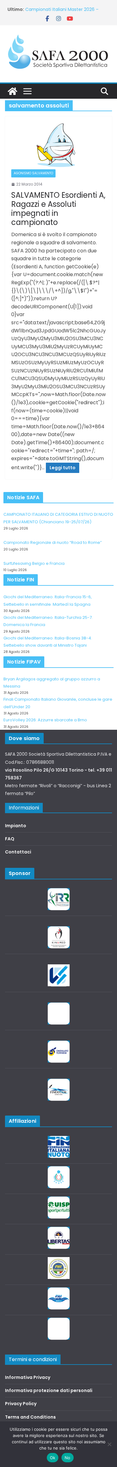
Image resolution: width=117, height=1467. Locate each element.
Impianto (15, 826)
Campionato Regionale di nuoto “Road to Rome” (52, 542)
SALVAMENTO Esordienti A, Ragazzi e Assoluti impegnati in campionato (58, 208)
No (68, 1457)
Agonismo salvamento (33, 173)
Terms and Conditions (30, 1417)
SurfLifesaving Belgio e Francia (58, 8)
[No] (109, 1444)
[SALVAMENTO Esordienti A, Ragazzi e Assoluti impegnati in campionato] (58, 145)
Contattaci (18, 852)
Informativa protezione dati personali (48, 1390)
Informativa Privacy (27, 1377)
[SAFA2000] (12, 91)
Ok (53, 1457)
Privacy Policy (21, 1403)
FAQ (9, 839)
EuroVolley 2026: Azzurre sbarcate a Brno (45, 720)
